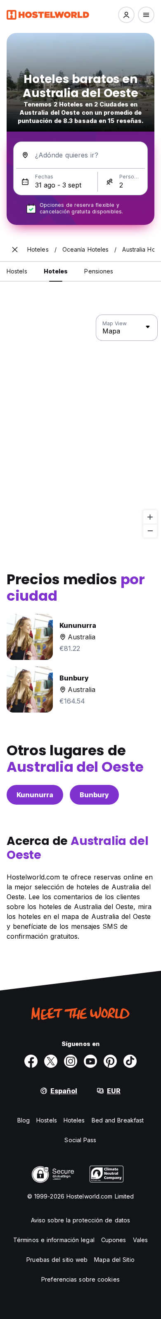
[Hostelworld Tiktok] (130, 1061)
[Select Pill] (126, 15)
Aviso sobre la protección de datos (80, 1220)
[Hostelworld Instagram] (70, 1061)
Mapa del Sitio (114, 1259)
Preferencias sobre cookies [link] (80, 1279)
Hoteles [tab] (56, 271)
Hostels (46, 1120)
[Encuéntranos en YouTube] (90, 1061)
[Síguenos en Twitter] (50, 1061)
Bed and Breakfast (118, 1120)
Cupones (113, 1239)
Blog (23, 1120)
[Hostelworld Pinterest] (110, 1061)
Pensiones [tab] (98, 271)
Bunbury (94, 795)
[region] (80, 426)
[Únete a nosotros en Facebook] (31, 1061)
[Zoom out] (150, 530)
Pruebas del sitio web (57, 1259)
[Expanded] (15, 249)
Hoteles (74, 1120)
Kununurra (35, 795)
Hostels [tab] (17, 271)
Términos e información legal (54, 1239)
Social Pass (80, 1139)
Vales (140, 1239)
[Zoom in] (150, 517)
